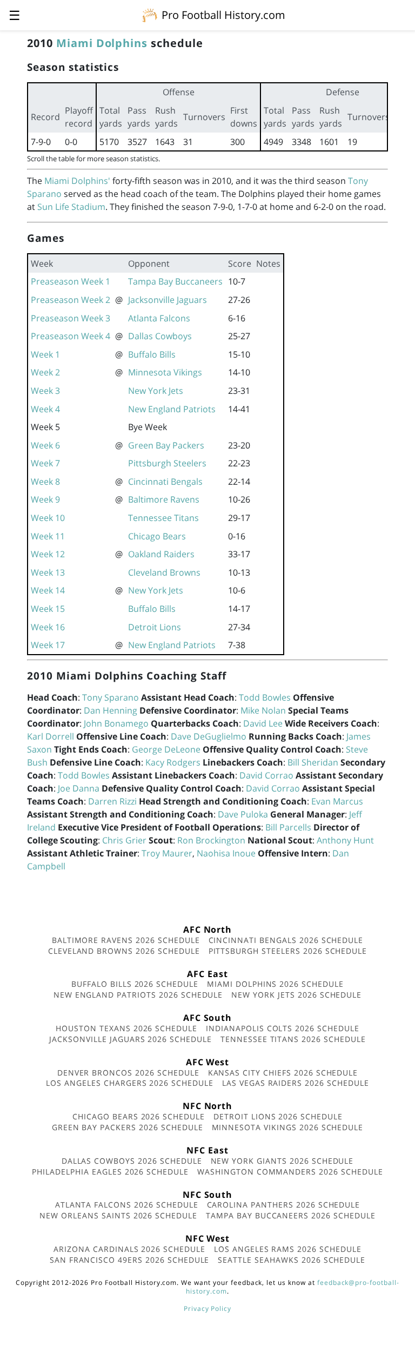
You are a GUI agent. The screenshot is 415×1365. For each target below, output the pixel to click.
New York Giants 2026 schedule (282, 1161)
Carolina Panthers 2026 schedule (283, 1204)
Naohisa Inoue (226, 853)
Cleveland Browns (164, 572)
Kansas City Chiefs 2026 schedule (283, 1072)
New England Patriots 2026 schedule (138, 995)
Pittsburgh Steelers (167, 463)
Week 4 (45, 409)
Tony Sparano (110, 697)
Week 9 (45, 499)
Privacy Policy (207, 1308)
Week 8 (45, 481)
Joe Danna (78, 788)
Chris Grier (124, 840)
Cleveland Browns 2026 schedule (124, 951)
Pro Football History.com (223, 15)
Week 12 (48, 554)
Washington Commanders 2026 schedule (290, 1171)
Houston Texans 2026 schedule (126, 1028)
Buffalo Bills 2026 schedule (134, 984)
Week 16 (48, 627)
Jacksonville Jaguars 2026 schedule (130, 1039)
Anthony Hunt (345, 840)
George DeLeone (166, 749)
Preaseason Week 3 (70, 318)
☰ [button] (15, 15)
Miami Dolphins (102, 43)
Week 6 (45, 445)
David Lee (263, 723)
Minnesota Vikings (165, 372)
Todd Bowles (265, 697)
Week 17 (48, 645)
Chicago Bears (157, 536)
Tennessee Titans (163, 518)
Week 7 (45, 463)
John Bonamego (116, 723)
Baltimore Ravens (163, 499)
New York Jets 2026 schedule (296, 995)
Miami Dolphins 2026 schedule (275, 984)
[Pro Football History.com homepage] (150, 15)
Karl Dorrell (50, 736)
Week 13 (48, 572)
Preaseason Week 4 (70, 336)
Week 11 (48, 536)
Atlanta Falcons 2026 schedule (126, 1204)
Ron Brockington (211, 840)
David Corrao (266, 775)
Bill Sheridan (312, 762)
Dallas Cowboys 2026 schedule (132, 1161)
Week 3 (45, 391)
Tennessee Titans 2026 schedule (293, 1039)
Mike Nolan (263, 710)
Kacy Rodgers (172, 762)
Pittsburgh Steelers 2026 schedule (288, 951)
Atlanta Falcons (159, 318)
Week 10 (48, 518)
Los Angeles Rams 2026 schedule (288, 1249)
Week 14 (48, 590)
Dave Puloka (243, 814)
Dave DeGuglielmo (208, 736)
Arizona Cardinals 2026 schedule (129, 1249)
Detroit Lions (154, 627)
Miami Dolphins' (77, 181)
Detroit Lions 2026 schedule (278, 1116)
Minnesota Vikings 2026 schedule (288, 1127)
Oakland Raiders (161, 554)
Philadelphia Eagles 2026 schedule (110, 1171)
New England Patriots (172, 409)
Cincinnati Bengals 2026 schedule (286, 940)
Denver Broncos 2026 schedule (128, 1072)
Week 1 (45, 354)
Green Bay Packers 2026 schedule (127, 1127)
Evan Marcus (337, 801)
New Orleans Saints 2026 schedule (118, 1215)
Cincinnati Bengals (165, 481)
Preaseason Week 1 (70, 281)
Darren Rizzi (112, 801)
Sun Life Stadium (71, 207)
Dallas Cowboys (160, 336)
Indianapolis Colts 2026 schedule (282, 1028)
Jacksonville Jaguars (167, 300)
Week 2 (45, 372)
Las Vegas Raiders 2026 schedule (295, 1083)
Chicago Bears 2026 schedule (138, 1116)
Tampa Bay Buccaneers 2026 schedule (291, 1215)
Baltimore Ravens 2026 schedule (126, 940)
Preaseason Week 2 (70, 300)
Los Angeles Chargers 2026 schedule (129, 1083)
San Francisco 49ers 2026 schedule (130, 1260)
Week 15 (48, 609)
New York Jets (155, 391)
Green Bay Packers (166, 445)
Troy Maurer (167, 853)
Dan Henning (110, 710)
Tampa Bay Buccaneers (175, 281)
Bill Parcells (288, 827)
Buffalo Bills (152, 354)
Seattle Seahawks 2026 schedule (291, 1260)
